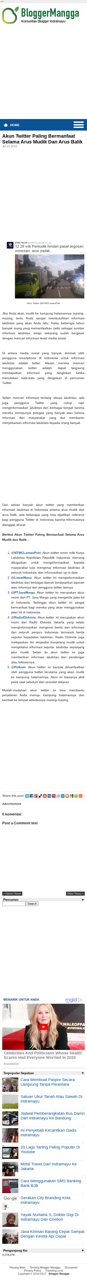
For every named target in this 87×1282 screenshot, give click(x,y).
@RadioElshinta (23, 617)
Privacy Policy (32, 1270)
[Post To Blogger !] (67, 795)
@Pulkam (18, 667)
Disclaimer (71, 1267)
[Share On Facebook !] (31, 795)
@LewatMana (21, 577)
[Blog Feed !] (80, 795)
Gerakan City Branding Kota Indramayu (45, 1200)
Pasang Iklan (17, 1267)
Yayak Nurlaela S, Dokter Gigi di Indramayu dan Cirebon (50, 1217)
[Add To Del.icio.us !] (40, 795)
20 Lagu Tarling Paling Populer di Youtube (50, 1149)
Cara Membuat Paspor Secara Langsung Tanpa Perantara (48, 1082)
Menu (79, 124)
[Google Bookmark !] (71, 795)
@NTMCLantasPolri (26, 553)
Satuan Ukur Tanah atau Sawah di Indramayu (51, 1098)
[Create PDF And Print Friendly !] (76, 795)
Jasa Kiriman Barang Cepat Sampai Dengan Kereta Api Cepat (52, 1233)
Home (14, 125)
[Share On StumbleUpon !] (45, 795)
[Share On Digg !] (49, 795)
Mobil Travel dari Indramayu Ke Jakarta (49, 1166)
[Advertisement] (43, 73)
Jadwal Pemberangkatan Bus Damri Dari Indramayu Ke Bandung (53, 1115)
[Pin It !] (54, 795)
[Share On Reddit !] (58, 795)
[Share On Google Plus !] (36, 795)
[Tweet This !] (27, 795)
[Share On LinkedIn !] (62, 795)
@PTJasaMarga (23, 592)
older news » (75, 893)
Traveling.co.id (54, 1270)
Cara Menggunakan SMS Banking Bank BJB (51, 1183)
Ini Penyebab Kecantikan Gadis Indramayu (49, 1132)
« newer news (12, 893)
